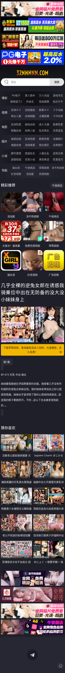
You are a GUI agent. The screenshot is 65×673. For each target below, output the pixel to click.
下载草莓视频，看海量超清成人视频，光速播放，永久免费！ (32, 350)
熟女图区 (44, 145)
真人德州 (30, 95)
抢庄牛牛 (58, 101)
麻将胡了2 (16, 101)
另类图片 (58, 145)
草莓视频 (44, 167)
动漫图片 (58, 138)
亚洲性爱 (16, 124)
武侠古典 (58, 153)
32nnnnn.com (32, 72)
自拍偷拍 (30, 110)
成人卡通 (44, 124)
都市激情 (16, 153)
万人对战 (44, 95)
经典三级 (30, 130)
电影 (4, 127)
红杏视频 (16, 174)
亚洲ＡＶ (16, 110)
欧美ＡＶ (44, 110)
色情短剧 (44, 174)
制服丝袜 (16, 130)
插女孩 (16, 167)
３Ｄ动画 (58, 110)
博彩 (4, 98)
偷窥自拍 (16, 138)
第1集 (6, 362)
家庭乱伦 (30, 153)
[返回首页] (60, 665)
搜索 (56, 82)
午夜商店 (30, 167)
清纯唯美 (30, 145)
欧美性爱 (58, 124)
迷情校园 (16, 159)
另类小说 (30, 159)
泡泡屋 (30, 174)
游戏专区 (58, 95)
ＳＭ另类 (58, 116)
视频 (4, 112)
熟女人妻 (16, 116)
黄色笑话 (44, 159)
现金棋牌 (44, 101)
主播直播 (44, 116)
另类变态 (58, 130)
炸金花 (30, 101)
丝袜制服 (30, 116)
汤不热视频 (58, 167)
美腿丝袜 (16, 145)
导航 (4, 170)
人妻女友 (44, 153)
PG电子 (16, 95)
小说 (4, 156)
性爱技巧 (58, 159)
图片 (4, 141)
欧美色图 (44, 138)
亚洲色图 (30, 138)
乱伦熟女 (44, 130)
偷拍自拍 (30, 124)
